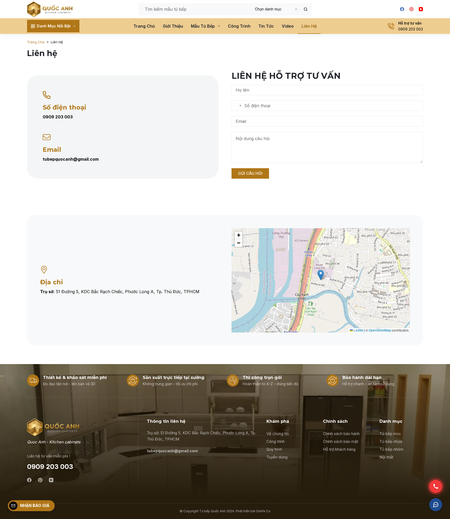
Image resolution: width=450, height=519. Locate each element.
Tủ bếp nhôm (391, 449)
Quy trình (274, 449)
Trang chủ (144, 26)
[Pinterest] (411, 9)
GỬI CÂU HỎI (250, 173)
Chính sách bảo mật (340, 441)
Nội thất (386, 457)
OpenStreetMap (380, 330)
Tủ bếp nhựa (390, 441)
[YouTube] (421, 9)
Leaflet (358, 330)
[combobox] (237, 106)
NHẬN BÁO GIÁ (34, 505)
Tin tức (266, 26)
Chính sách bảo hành (341, 433)
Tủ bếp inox (390, 433)
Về (269, 433)
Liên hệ (309, 26)
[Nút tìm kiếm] (305, 9)
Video (288, 26)
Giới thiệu (173, 26)
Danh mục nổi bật (54, 25)
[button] (320, 275)
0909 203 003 (410, 29)
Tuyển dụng (277, 457)
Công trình (239, 26)
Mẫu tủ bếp (203, 26)
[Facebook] (402, 9)
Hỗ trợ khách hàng (339, 449)
